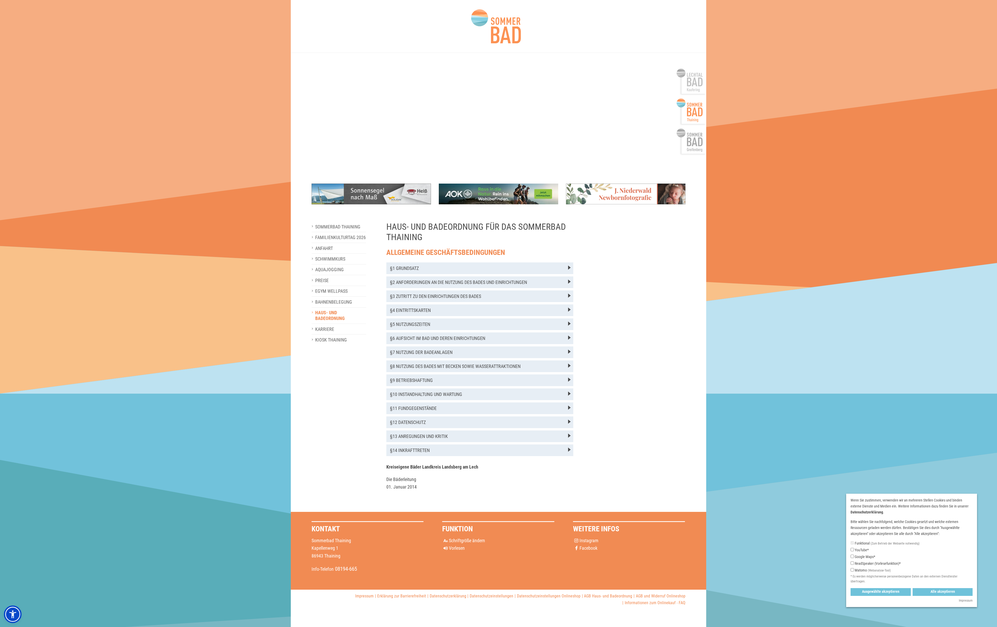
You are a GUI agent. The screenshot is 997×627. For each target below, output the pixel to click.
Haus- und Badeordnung (330, 315)
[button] (479, 268)
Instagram (589, 540)
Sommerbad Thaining (337, 226)
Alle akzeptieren (943, 591)
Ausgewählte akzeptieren (880, 591)
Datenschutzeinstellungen (491, 596)
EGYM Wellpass (331, 291)
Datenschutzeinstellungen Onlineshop (549, 596)
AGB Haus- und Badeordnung (608, 596)
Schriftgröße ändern (467, 540)
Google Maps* (864, 557)
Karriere (324, 329)
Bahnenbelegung (333, 302)
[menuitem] (339, 226)
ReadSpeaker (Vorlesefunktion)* (877, 563)
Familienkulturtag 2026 (340, 237)
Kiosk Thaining (331, 340)
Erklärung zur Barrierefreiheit (401, 596)
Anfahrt (324, 248)
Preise (322, 280)
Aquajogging (329, 269)
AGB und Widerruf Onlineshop (660, 596)
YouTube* (861, 550)
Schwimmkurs (330, 259)
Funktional (887, 543)
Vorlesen (456, 548)
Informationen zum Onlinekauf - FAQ (655, 602)
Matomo (872, 570)
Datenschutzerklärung (448, 596)
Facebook (588, 548)
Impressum (364, 596)
